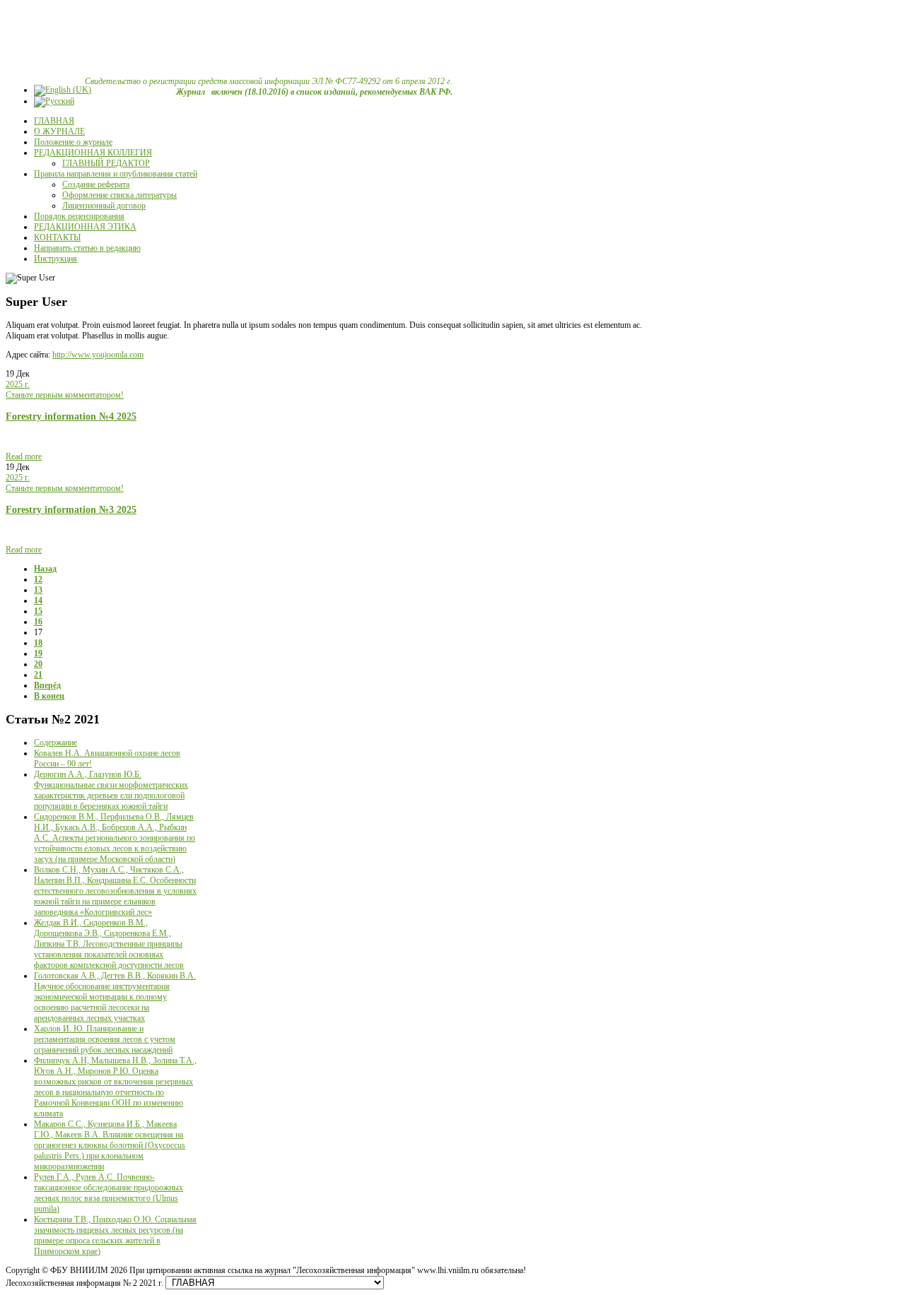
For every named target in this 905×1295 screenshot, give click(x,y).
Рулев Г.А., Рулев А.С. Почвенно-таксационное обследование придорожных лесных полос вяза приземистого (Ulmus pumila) (108, 1193)
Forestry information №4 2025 (71, 416)
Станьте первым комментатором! (65, 395)
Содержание (55, 742)
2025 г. (18, 384)
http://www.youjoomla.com (98, 355)
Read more (24, 456)
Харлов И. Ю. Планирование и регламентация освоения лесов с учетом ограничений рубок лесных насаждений (104, 1039)
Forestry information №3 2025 (71, 509)
